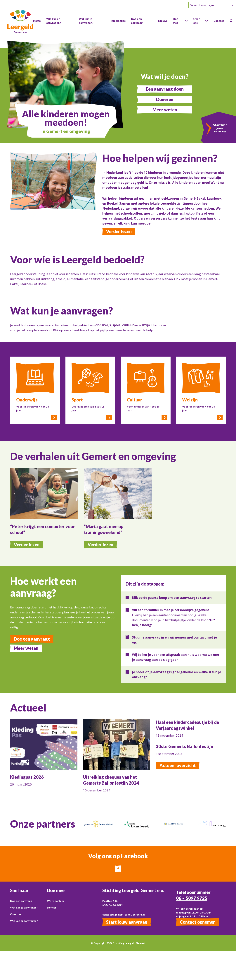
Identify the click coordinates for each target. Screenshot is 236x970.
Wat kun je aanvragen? (24, 907)
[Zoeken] (230, 20)
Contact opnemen (198, 922)
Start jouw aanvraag (126, 922)
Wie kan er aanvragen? (24, 920)
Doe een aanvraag (32, 638)
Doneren (164, 99)
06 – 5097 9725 (191, 898)
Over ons (15, 914)
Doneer (51, 907)
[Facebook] (118, 868)
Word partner (55, 900)
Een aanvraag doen (165, 89)
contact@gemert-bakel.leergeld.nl (123, 914)
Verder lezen (119, 231)
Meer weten (164, 109)
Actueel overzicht (177, 765)
